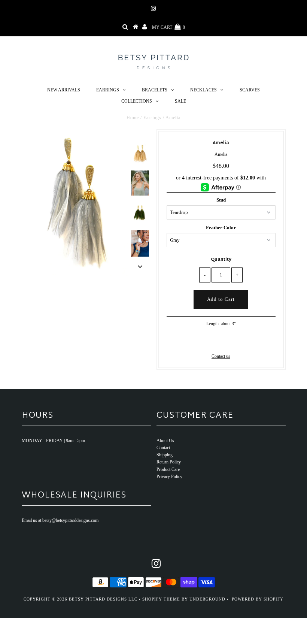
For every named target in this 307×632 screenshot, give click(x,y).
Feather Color (221, 227)
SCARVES (250, 90)
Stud (221, 200)
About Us (165, 440)
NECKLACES (203, 90)
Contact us (221, 356)
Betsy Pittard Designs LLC (103, 599)
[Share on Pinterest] (233, 341)
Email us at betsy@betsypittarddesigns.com (60, 520)
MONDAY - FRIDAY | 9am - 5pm (53, 440)
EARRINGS (107, 90)
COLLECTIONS (136, 101)
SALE (180, 101)
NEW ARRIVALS (63, 90)
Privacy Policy (169, 476)
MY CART (168, 27)
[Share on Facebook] (208, 341)
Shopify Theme (161, 599)
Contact (163, 447)
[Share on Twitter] (220, 341)
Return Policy (168, 462)
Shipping (164, 454)
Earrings (152, 117)
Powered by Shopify (257, 599)
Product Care (168, 469)
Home (133, 117)
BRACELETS (154, 90)
